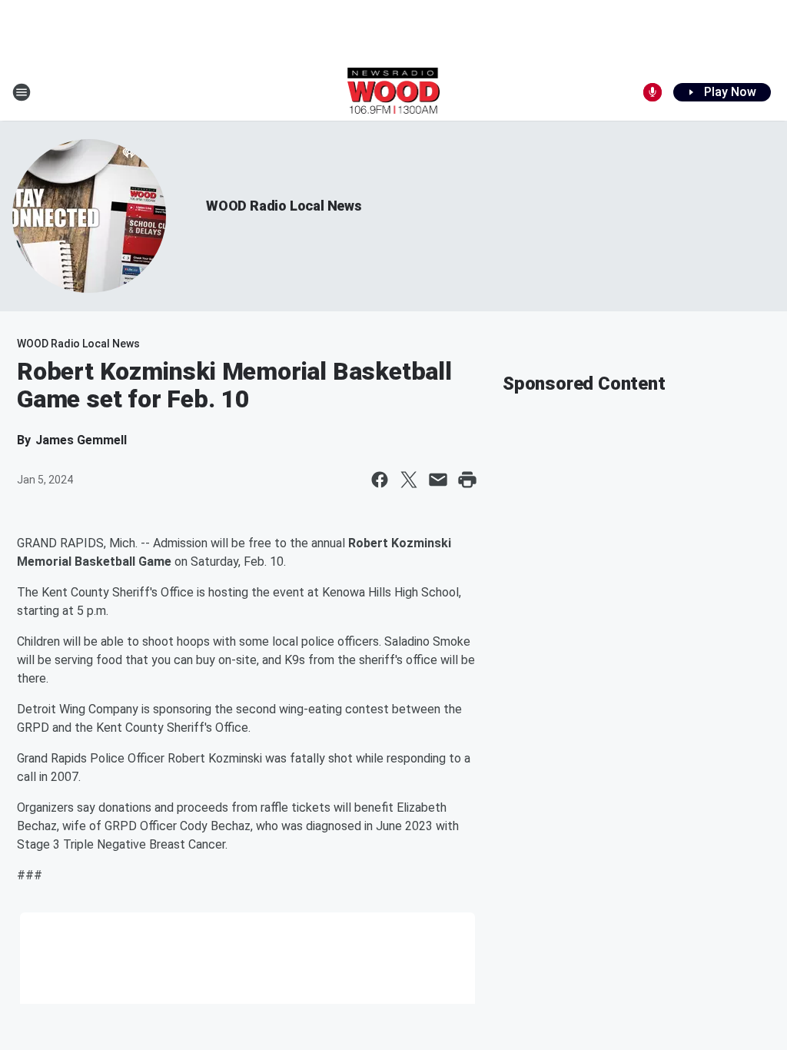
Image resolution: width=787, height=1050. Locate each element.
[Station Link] (393, 92)
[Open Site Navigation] (21, 92)
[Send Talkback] (652, 92)
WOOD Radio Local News (284, 206)
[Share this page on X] (409, 479)
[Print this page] (467, 479)
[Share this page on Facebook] (379, 479)
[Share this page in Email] (438, 479)
